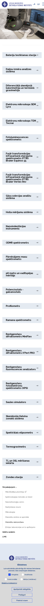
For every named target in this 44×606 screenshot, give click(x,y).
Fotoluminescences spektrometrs (17, 138)
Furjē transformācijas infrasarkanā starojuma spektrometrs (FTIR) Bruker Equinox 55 (19, 157)
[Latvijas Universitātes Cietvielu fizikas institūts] (17, 4)
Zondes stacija (14, 477)
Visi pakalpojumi (8, 487)
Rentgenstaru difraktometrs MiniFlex (19, 335)
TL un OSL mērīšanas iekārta (18, 461)
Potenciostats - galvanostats (14, 290)
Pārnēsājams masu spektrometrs (16, 258)
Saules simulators (16, 402)
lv (38, 4)
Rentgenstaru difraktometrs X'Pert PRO (20, 351)
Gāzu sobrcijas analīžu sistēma (18, 197)
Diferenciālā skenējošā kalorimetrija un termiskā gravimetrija (20, 88)
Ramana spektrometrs (18, 320)
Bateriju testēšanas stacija (21, 55)
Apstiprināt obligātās (22, 589)
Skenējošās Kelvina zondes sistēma (17, 417)
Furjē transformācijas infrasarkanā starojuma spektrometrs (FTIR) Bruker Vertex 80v (19, 178)
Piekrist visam (22, 600)
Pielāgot (22, 595)
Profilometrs (13, 306)
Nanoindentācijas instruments (16, 227)
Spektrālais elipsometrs (19, 432)
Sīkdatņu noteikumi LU (9, 583)
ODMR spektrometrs (17, 242)
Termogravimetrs (16, 446)
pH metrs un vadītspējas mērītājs (19, 274)
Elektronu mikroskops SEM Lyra (21, 105)
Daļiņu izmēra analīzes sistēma (18, 70)
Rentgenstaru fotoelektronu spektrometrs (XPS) (17, 385)
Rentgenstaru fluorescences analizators (21, 368)
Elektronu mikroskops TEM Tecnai (21, 122)
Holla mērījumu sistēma (19, 212)
